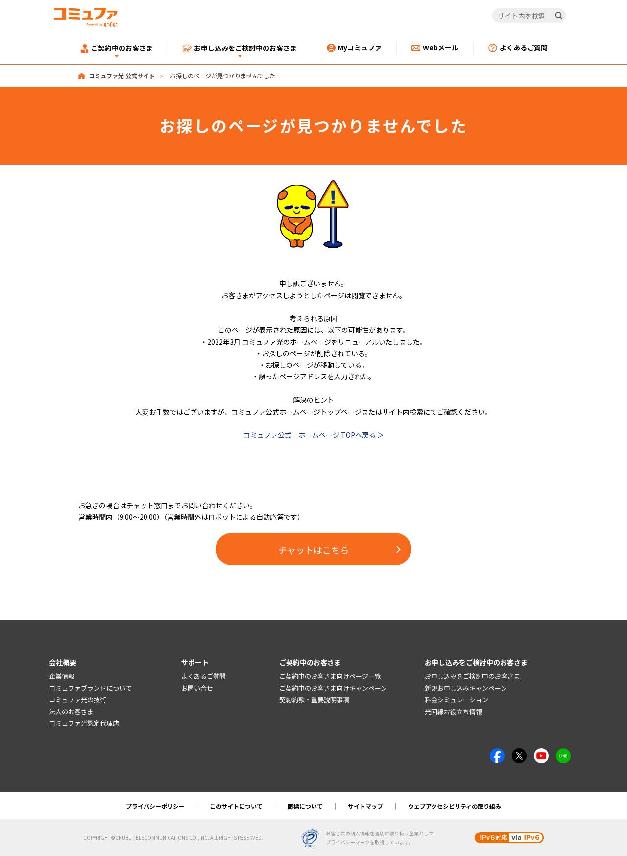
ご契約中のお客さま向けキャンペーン (333, 688)
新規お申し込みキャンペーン (466, 688)
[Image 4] (541, 754)
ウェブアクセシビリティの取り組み (454, 806)
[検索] (559, 15)
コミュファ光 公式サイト (122, 75)
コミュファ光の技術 (77, 699)
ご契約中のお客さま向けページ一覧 (330, 676)
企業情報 (61, 676)
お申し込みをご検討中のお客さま (472, 676)
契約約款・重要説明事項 (314, 699)
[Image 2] (519, 754)
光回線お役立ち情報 (453, 711)
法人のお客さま (71, 711)
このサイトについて (236, 806)
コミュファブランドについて (90, 688)
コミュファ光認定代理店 (84, 723)
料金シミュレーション (456, 699)
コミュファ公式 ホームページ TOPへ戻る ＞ (313, 435)
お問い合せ (197, 688)
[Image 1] (313, 185)
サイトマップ (365, 806)
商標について (305, 806)
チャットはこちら (313, 549)
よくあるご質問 (203, 676)
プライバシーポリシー (155, 806)
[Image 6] (563, 754)
